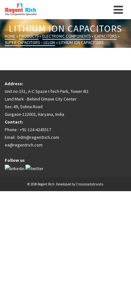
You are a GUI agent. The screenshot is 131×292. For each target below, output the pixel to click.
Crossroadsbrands (89, 184)
